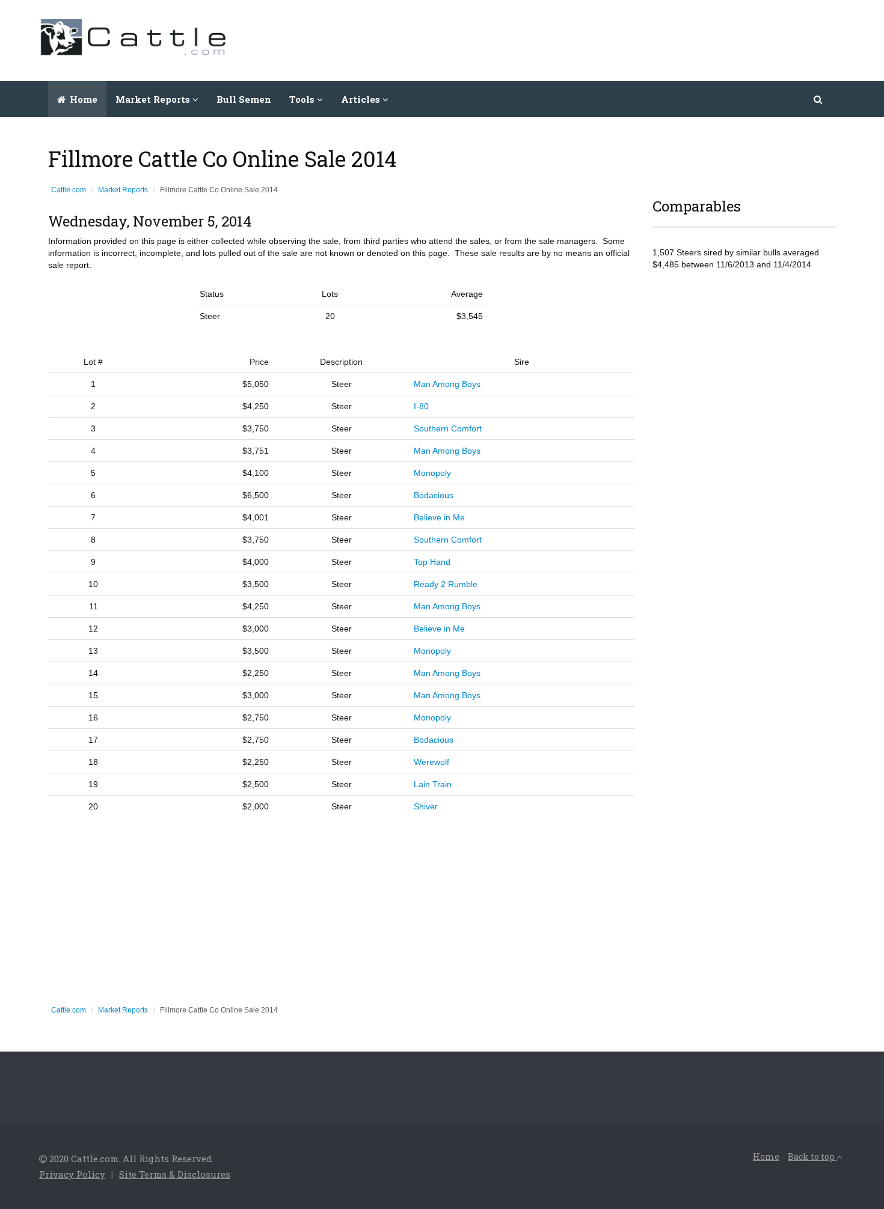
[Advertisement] (626, 39)
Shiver (426, 806)
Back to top (812, 1156)
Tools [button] (303, 99)
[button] (819, 99)
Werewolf (431, 762)
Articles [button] (361, 99)
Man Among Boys (447, 384)
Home (82, 99)
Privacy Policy (72, 1174)
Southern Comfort (448, 428)
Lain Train (433, 784)
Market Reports (123, 190)
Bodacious (433, 495)
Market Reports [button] (153, 99)
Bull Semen (243, 99)
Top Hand (432, 562)
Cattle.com (68, 190)
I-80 (421, 406)
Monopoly (432, 473)
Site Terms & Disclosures (174, 1174)
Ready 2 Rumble (445, 584)
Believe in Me (439, 517)
